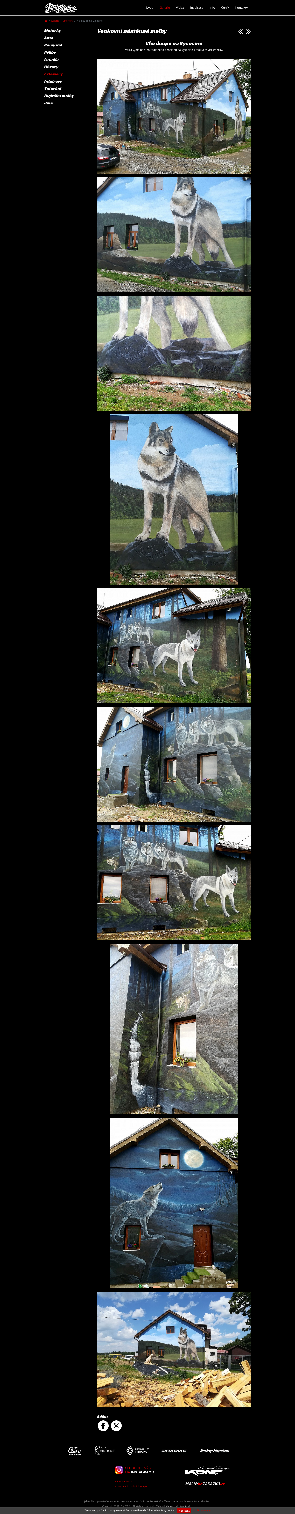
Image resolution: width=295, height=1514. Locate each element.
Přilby (50, 52)
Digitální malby (59, 95)
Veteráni (52, 88)
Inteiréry (53, 81)
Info (212, 7)
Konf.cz (189, 1506)
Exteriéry (68, 20)
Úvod (149, 7)
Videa (180, 7)
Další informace (201, 1510)
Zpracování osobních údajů (131, 1486)
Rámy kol (53, 45)
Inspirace (196, 7)
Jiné (48, 103)
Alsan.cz (170, 1506)
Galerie (165, 7)
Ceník (225, 7)
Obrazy (51, 66)
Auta (48, 37)
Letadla (51, 59)
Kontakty (241, 7)
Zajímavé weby (124, 1481)
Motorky (52, 30)
